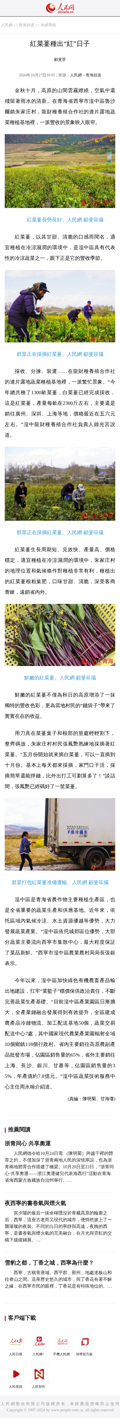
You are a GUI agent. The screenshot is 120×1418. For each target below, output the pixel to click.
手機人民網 (61, 1354)
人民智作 (38, 1387)
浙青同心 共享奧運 (28, 1143)
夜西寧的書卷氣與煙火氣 (35, 1203)
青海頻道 (26, 25)
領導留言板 (84, 1354)
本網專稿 (48, 25)
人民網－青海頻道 (85, 75)
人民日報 (15, 1354)
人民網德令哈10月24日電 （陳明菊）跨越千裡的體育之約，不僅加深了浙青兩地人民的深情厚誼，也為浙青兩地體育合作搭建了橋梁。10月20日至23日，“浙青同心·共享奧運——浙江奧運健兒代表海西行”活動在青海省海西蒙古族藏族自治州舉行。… (59, 1167)
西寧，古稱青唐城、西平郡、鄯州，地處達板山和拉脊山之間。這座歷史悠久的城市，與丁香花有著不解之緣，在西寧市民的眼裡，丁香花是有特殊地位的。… (58, 1279)
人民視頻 (15, 1387)
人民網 (7, 25)
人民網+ (38, 1354)
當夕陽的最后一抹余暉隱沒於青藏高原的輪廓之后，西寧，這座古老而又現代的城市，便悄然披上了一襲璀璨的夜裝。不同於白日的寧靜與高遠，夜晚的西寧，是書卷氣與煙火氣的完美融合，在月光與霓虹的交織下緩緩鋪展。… (58, 1226)
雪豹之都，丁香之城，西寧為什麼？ (49, 1263)
